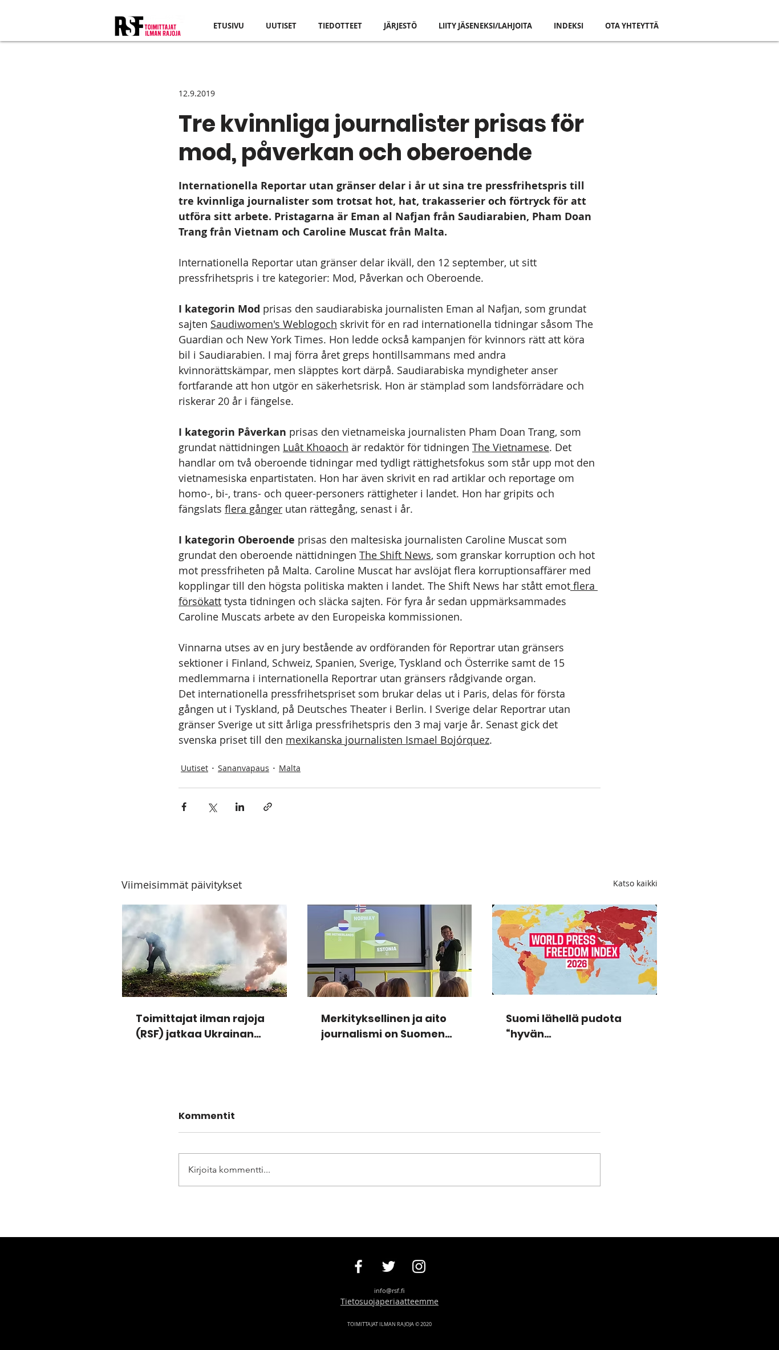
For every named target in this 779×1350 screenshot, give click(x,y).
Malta (290, 768)
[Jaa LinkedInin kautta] (239, 806)
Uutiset (194, 768)
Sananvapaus (243, 768)
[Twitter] (388, 1266)
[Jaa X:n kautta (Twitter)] (211, 806)
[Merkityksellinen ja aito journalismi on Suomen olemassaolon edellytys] (389, 951)
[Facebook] (358, 1266)
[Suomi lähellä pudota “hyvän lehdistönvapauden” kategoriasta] (574, 951)
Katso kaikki (635, 883)
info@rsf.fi (389, 1290)
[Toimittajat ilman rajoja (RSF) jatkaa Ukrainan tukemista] (204, 951)
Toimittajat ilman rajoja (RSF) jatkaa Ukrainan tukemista (200, 1026)
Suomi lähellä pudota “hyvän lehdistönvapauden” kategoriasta (564, 1026)
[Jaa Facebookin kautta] (183, 806)
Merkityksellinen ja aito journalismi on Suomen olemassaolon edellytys (386, 1026)
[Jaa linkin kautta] (267, 806)
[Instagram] (419, 1266)
